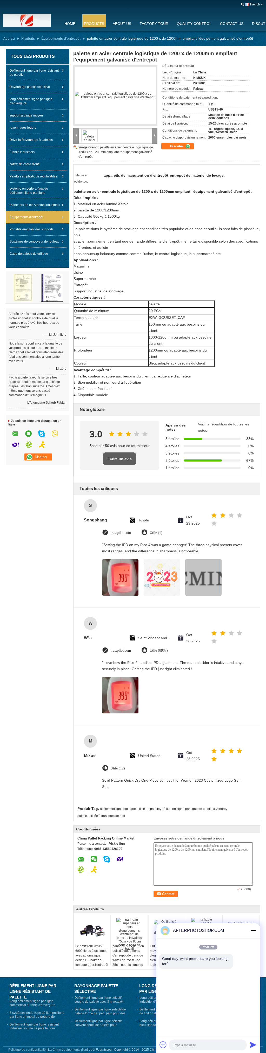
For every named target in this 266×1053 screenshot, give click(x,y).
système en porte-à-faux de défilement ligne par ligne (29, 191)
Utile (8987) (159, 650)
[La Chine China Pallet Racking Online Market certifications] (23, 287)
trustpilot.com (120, 533)
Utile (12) (117, 768)
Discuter (177, 146)
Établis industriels (22, 152)
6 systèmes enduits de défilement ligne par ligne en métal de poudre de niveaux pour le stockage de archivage (37, 1016)
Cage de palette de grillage (29, 254)
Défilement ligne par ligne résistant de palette (34, 73)
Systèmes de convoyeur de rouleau (34, 241)
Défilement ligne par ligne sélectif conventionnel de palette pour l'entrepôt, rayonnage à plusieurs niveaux (98, 1027)
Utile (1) (156, 533)
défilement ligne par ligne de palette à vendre (194, 809)
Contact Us (231, 24)
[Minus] (253, 930)
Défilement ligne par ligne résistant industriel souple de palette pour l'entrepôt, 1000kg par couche (34, 1028)
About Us (122, 24)
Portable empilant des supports (32, 229)
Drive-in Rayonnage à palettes (31, 140)
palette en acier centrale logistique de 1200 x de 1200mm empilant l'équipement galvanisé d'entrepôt (115, 152)
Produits (28, 38)
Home (69, 24)
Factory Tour (154, 24)
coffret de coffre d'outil (25, 164)
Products (94, 24)
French (255, 4)
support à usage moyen (26, 115)
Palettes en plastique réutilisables (33, 176)
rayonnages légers (23, 127)
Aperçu (9, 38)
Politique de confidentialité (27, 1049)
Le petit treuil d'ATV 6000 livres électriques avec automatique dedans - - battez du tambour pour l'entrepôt (91, 955)
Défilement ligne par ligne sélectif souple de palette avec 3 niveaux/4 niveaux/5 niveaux (99, 1001)
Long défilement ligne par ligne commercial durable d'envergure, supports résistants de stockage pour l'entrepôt (35, 1007)
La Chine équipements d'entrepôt (71, 1049)
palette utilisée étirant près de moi (101, 816)
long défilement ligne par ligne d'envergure (31, 101)
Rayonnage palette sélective (30, 87)
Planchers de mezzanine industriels (35, 205)
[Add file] (163, 1044)
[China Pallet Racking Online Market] (30, 20)
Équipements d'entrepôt (61, 38)
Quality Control (194, 24)
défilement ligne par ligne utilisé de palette (130, 809)
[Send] (253, 1044)
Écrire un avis (120, 459)
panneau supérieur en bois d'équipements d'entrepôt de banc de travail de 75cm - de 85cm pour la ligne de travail (128, 957)
